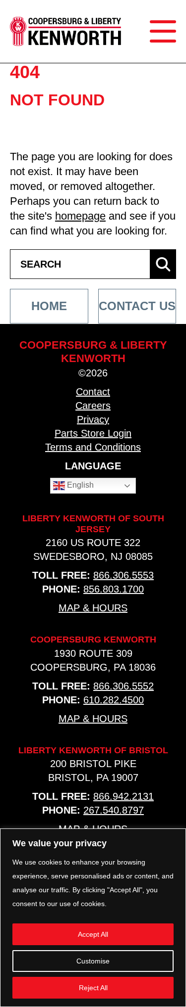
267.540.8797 (113, 810)
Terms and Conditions (93, 447)
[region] (93, 917)
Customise (93, 961)
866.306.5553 (123, 575)
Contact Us (137, 306)
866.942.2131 (123, 796)
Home (49, 306)
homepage (80, 216)
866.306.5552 (123, 686)
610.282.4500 (113, 699)
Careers (93, 405)
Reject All (93, 988)
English (79, 485)
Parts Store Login (93, 433)
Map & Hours (93, 607)
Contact (93, 391)
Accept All (93, 934)
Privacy (93, 419)
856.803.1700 (113, 589)
